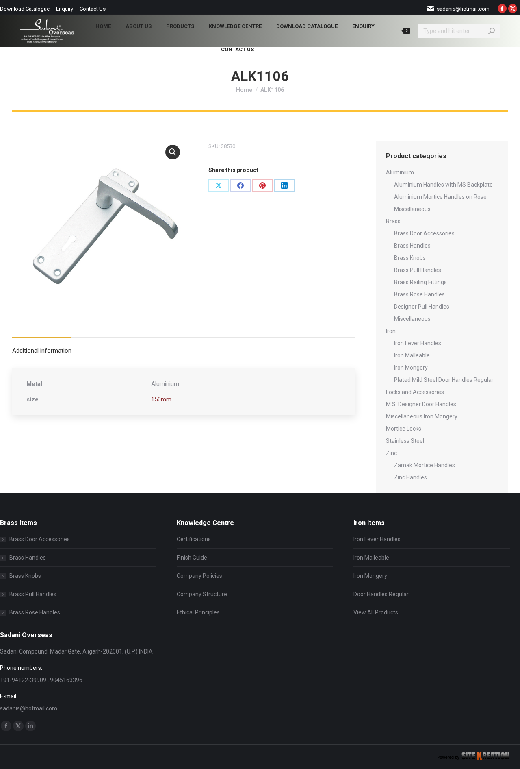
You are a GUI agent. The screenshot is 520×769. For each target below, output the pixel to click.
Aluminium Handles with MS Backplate (443, 184)
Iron (391, 331)
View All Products (375, 612)
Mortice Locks (403, 428)
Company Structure (202, 594)
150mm (161, 399)
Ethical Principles (198, 612)
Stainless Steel (405, 441)
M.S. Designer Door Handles (421, 404)
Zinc (391, 453)
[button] (172, 152)
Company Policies (199, 576)
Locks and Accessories (415, 392)
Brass (393, 221)
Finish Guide (192, 557)
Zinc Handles (410, 477)
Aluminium (400, 172)
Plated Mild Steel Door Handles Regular (444, 380)
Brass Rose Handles (419, 294)
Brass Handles (412, 245)
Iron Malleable (412, 355)
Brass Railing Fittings (420, 282)
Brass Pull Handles (417, 270)
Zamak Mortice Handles (424, 465)
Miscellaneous (412, 209)
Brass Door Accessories (424, 233)
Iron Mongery (411, 367)
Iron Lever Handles (417, 343)
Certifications (194, 539)
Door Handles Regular (381, 594)
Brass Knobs (410, 258)
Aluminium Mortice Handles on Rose (440, 197)
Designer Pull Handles (421, 306)
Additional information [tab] (42, 350)
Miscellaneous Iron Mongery (421, 416)
